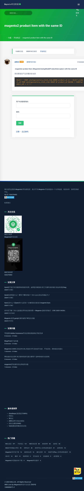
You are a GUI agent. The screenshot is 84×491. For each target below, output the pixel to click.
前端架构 (47, 456)
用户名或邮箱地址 (22, 101)
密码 (17, 112)
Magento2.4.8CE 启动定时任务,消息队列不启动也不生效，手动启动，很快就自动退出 (33, 349)
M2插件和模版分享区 (13, 448)
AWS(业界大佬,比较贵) (16, 421)
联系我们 (7, 203)
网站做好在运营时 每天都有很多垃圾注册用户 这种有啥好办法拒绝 (26, 356)
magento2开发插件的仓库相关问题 (16, 364)
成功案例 (57, 456)
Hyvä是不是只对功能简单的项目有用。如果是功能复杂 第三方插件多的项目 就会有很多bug (35, 287)
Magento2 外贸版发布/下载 (14, 460)
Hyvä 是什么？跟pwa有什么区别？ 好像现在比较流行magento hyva (27, 303)
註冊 (17, 132)
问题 (9, 38)
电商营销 (27, 456)
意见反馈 (37, 456)
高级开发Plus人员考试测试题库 (59, 452)
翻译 (17, 456)
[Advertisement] (42, 158)
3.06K (21, 62)
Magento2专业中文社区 (22, 484)
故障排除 (61, 448)
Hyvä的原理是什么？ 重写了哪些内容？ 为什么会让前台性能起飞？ (27, 295)
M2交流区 (10, 444)
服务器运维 (29, 452)
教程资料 (46, 444)
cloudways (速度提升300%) (18, 413)
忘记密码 (25, 132)
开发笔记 (17, 38)
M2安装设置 (34, 444)
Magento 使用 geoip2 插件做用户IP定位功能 (19, 318)
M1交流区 (41, 452)
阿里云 (11, 416)
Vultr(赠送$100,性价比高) (17, 426)
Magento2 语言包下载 (13, 452)
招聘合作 (28, 448)
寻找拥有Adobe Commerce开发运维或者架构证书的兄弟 (23, 333)
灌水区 (8, 456)
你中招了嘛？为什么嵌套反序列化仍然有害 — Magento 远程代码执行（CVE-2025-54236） (35, 310)
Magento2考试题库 (34, 460)
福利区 (56, 444)
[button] (71, 13)
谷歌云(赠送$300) (15, 423)
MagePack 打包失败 (11, 341)
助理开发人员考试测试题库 (45, 448)
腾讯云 (11, 418)
